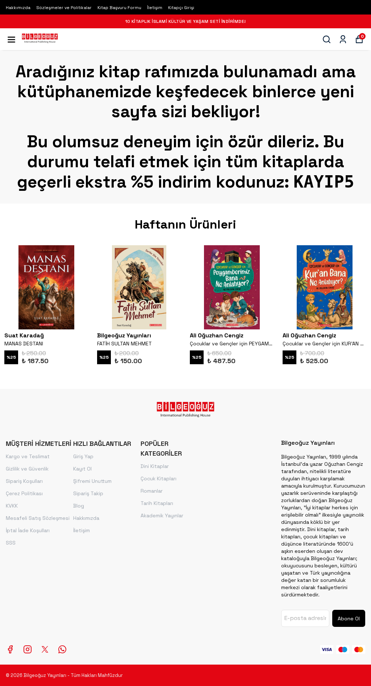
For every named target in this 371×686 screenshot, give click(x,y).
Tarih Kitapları (157, 503)
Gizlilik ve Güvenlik (27, 468)
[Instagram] (27, 649)
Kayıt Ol (82, 468)
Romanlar (152, 491)
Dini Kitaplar (155, 466)
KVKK (12, 505)
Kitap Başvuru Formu (119, 8)
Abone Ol (349, 618)
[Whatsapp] (62, 649)
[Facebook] (10, 649)
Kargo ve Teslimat (28, 456)
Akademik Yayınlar (162, 515)
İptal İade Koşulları (28, 530)
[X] (45, 649)
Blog (78, 505)
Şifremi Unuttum (92, 481)
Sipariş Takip (88, 493)
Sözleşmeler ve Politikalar (64, 8)
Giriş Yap (83, 456)
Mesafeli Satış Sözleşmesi (38, 518)
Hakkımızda (18, 8)
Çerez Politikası (24, 493)
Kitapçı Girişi (181, 8)
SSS (11, 542)
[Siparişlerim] (342, 39)
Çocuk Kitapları (158, 478)
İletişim (154, 8)
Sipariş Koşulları (24, 481)
